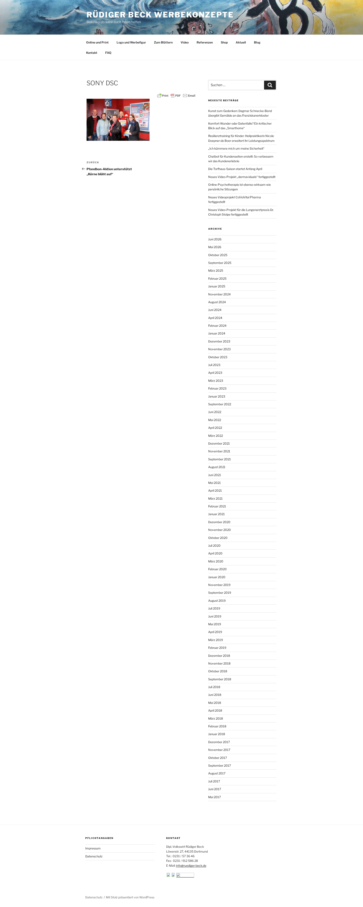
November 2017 (219, 750)
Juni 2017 (214, 789)
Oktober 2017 (217, 758)
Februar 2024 (217, 325)
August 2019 (217, 600)
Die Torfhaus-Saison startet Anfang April (235, 169)
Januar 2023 (216, 396)
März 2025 (215, 270)
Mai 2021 (214, 482)
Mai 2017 (214, 797)
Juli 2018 (214, 687)
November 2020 (219, 530)
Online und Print (97, 42)
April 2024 (215, 318)
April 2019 (215, 632)
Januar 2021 (216, 514)
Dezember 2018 (219, 655)
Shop (224, 42)
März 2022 (215, 435)
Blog (257, 42)
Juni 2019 (214, 616)
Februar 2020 (217, 569)
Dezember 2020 (219, 522)
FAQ (108, 52)
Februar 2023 (217, 388)
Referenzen (205, 42)
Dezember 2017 (219, 742)
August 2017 (216, 773)
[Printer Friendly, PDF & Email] (176, 95)
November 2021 (219, 451)
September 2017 (219, 765)
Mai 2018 (214, 702)
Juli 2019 (214, 608)
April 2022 (215, 427)
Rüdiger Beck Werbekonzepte (160, 14)
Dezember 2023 (219, 341)
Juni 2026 (214, 239)
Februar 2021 (217, 506)
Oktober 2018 (217, 671)
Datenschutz (94, 856)
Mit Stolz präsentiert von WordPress (130, 897)
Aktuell (241, 42)
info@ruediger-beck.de (191, 865)
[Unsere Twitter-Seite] (173, 876)
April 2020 (215, 553)
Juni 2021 (214, 475)
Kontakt (91, 52)
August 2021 (216, 467)
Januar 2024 (216, 333)
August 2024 (217, 302)
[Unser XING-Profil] (185, 876)
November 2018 (219, 663)
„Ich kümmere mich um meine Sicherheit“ (236, 148)
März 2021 (215, 498)
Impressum (93, 848)
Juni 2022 (214, 412)
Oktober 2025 (217, 255)
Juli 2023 (214, 365)
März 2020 (215, 561)
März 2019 (215, 640)
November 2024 (219, 294)
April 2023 (215, 372)
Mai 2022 (214, 420)
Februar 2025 (217, 278)
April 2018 (215, 710)
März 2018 (215, 718)
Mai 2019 (214, 624)
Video (185, 42)
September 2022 (219, 404)
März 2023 (215, 380)
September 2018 (219, 679)
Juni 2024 (214, 310)
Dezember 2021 (219, 443)
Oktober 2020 (218, 538)
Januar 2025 (216, 286)
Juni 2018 (214, 694)
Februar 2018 (217, 726)
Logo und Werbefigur (131, 42)
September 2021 (219, 459)
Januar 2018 (216, 734)
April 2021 (215, 490)
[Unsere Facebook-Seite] (168, 876)
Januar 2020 (216, 577)
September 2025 (219, 263)
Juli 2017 (214, 781)
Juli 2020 (214, 545)
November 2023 (219, 349)
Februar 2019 (217, 647)
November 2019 (219, 585)
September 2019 (219, 592)
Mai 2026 (214, 247)
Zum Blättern (163, 42)
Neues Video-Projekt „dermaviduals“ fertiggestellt (241, 177)
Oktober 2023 (217, 357)
